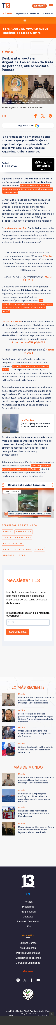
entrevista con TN (15, 228)
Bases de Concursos (28, 921)
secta (7, 531)
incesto (9, 555)
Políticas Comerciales (28, 952)
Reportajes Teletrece (27, 13)
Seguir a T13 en (26, 125)
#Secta (47, 256)
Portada (28, 901)
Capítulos (28, 916)
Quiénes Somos (28, 942)
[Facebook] (31, 980)
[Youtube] (38, 980)
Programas (28, 906)
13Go (28, 926)
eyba (22, 555)
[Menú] (51, 5)
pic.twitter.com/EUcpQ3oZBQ (28, 342)
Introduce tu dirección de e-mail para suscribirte (27, 614)
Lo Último (7, 13)
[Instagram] (18, 980)
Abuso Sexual (13, 543)
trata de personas (17, 537)
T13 (4, 115)
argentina (23, 531)
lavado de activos (17, 549)
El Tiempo (48, 13)
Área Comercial (28, 947)
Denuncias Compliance (28, 962)
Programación (28, 911)
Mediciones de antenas (28, 957)
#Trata (7, 321)
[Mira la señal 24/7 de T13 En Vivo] (39, 6)
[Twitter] (25, 980)
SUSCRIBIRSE (18, 631)
